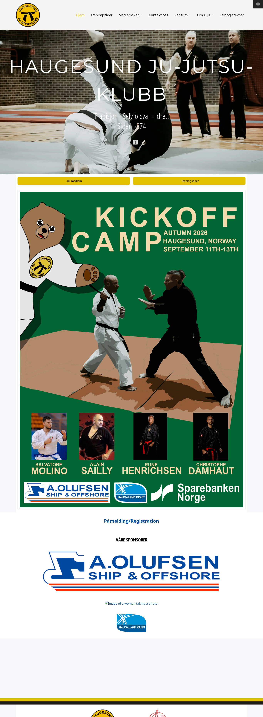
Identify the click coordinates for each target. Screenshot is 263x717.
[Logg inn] (258, 4)
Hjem (80, 15)
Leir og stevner (232, 15)
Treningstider (101, 15)
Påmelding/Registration (131, 521)
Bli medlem (74, 181)
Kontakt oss (158, 15)
